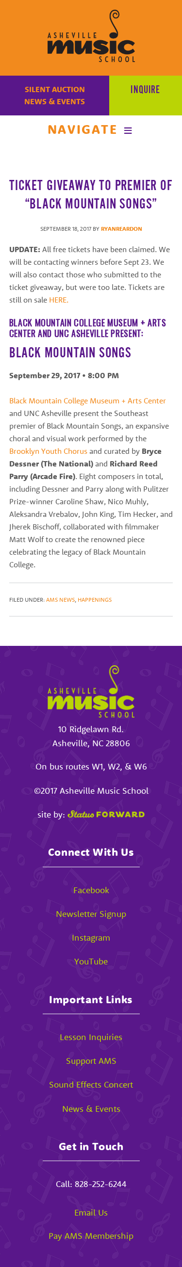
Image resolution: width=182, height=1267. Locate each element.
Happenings (95, 599)
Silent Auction (55, 89)
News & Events (54, 101)
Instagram (91, 937)
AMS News (60, 599)
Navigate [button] (83, 129)
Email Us (91, 1212)
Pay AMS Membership (91, 1235)
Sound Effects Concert (91, 1084)
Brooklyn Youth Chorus (48, 451)
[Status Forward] (106, 814)
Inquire (145, 90)
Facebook (91, 890)
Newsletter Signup (91, 913)
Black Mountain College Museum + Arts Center (87, 400)
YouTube (91, 961)
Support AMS (91, 1060)
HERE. (59, 300)
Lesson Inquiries (91, 1036)
